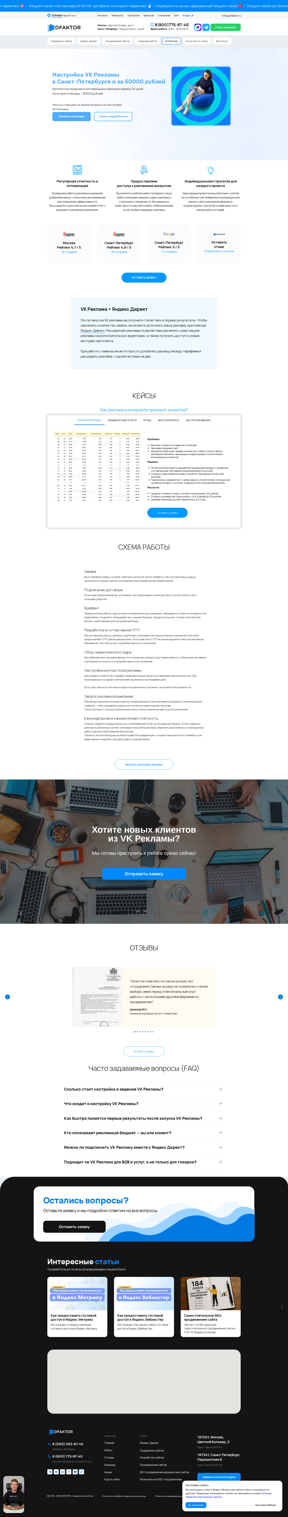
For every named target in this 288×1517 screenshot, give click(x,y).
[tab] (89, 420)
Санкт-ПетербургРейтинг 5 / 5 (169, 244)
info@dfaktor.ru (231, 15)
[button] (225, 27)
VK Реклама (171, 41)
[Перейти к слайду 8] (153, 1031)
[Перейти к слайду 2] (137, 1031)
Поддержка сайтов (61, 41)
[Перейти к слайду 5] (145, 1031)
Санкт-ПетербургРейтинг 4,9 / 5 (119, 245)
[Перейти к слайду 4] (142, 1031)
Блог (176, 15)
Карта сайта (112, 1479)
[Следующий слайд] (280, 996)
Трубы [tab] (147, 420)
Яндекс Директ (88, 41)
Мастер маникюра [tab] (198, 420)
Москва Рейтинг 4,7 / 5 (69, 245)
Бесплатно (222, 41)
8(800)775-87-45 (172, 24)
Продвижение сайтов (117, 41)
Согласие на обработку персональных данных (124, 1496)
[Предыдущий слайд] (7, 996)
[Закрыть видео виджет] (23, 1476)
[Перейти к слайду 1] (134, 1031)
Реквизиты (117, 15)
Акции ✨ (188, 15)
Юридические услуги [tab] (122, 420)
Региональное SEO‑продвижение (161, 1479)
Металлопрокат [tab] (168, 420)
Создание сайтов (147, 41)
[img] (60, 1431)
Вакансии (149, 15)
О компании (164, 15)
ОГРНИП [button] (57, 15)
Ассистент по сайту (197, 41)
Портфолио (134, 15)
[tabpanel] (144, 476)
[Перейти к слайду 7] (150, 1031)
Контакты (103, 15)
